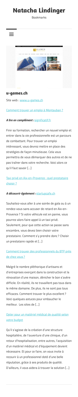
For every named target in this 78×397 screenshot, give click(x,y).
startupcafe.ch (45, 193)
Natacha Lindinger (39, 10)
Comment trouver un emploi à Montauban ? (34, 110)
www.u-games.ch (31, 100)
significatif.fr (42, 120)
